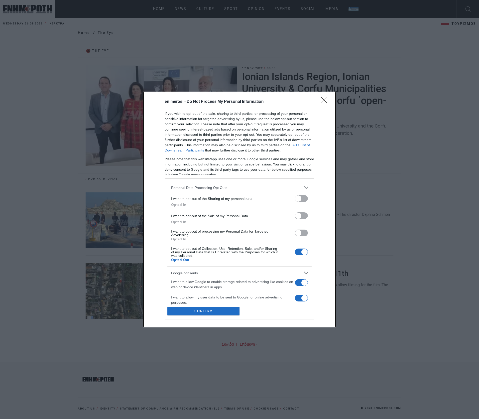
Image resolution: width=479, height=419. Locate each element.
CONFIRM (203, 311)
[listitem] (239, 187)
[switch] (301, 198)
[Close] (326, 102)
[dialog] (239, 209)
